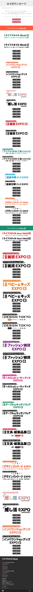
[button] (16, 19)
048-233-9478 (5, 568)
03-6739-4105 (5, 576)
